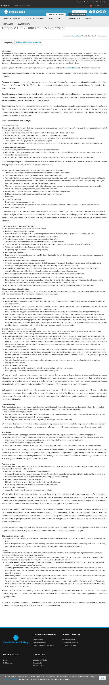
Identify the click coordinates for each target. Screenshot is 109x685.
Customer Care (38, 666)
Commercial (16, 5)
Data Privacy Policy (11, 679)
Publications (8, 663)
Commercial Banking (70, 642)
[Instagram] (100, 11)
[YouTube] (97, 11)
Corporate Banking (69, 645)
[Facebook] (90, 11)
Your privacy (8, 43)
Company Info (80, 2)
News (5, 660)
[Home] (14, 12)
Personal (5, 5)
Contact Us (103, 2)
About (79, 36)
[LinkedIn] (104, 11)
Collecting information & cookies (28, 42)
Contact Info (37, 663)
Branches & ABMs (92, 2)
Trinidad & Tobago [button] (99, 6)
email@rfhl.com (71, 68)
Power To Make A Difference (43, 645)
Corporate (26, 5)
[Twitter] (94, 11)
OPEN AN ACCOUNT (56, 14)
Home (74, 36)
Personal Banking (68, 640)
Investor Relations (39, 642)
